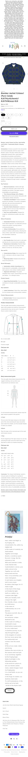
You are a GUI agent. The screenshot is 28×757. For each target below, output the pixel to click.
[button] (2, 46)
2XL (3, 117)
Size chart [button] (4, 350)
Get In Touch (6, 711)
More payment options (14, 136)
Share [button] (3, 495)
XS (3, 114)
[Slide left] (11, 88)
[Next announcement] (25, 19)
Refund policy (24, 749)
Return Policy (6, 717)
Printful (10, 690)
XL (20, 114)
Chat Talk (5, 728)
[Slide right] (16, 88)
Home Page (5, 714)
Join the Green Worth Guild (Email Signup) (13, 705)
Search (4, 708)
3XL (9, 117)
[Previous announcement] (2, 19)
